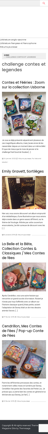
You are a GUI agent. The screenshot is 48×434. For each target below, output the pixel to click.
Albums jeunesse (8, 47)
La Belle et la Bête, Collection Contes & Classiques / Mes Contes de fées (23, 251)
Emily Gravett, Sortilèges (23, 171)
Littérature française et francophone (18, 43)
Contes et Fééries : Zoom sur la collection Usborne (23, 85)
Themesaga (24, 428)
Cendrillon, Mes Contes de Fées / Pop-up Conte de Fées (22, 331)
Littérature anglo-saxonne (13, 39)
